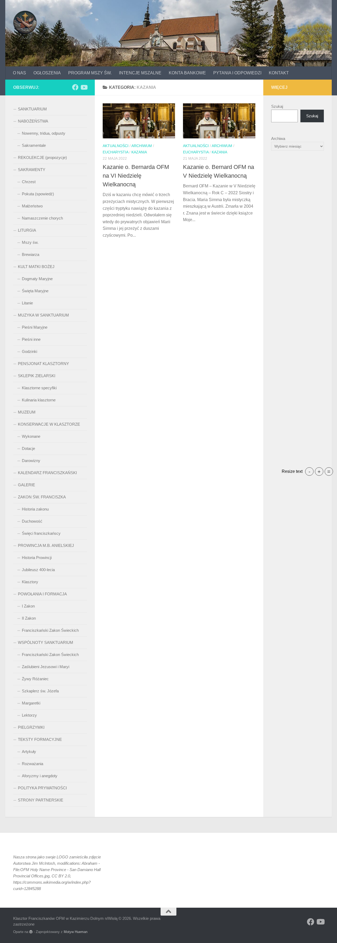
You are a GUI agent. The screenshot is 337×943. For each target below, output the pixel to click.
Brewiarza (30, 254)
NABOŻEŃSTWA (33, 121)
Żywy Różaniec (35, 679)
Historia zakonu (35, 509)
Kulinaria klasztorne (39, 400)
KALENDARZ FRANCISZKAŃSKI (47, 472)
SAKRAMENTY (31, 169)
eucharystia (115, 152)
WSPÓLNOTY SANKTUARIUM (45, 642)
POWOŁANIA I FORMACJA (42, 594)
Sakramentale (34, 145)
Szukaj (277, 106)
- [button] (309, 471)
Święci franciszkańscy (41, 533)
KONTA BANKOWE (187, 73)
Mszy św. (30, 242)
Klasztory (30, 582)
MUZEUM (27, 412)
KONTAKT (279, 73)
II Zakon (29, 618)
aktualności (115, 146)
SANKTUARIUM (32, 109)
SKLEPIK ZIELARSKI (36, 375)
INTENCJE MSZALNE (140, 73)
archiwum (141, 146)
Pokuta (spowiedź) (38, 194)
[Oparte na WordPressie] (31, 932)
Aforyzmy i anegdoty (39, 776)
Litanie (27, 303)
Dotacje (28, 448)
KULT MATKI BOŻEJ (36, 266)
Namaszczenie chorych (42, 218)
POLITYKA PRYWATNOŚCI (42, 788)
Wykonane (31, 436)
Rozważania (32, 763)
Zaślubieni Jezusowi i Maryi (45, 666)
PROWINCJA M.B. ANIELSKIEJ (46, 545)
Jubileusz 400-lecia (38, 569)
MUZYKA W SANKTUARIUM (43, 315)
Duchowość (32, 521)
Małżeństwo (32, 206)
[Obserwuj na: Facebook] (75, 87)
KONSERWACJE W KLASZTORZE (49, 424)
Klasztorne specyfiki (39, 388)
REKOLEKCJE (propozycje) (42, 157)
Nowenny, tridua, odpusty (43, 133)
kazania (139, 152)
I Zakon (28, 606)
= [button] (328, 471)
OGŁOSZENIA (47, 73)
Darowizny (31, 460)
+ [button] (319, 471)
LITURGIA (27, 230)
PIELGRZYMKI (31, 727)
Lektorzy (29, 715)
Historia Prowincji (37, 557)
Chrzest (29, 181)
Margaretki (31, 703)
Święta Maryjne (35, 291)
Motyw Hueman (75, 932)
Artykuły (29, 751)
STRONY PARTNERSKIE (40, 800)
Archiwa (278, 138)
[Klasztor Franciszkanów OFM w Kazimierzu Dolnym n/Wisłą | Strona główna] (25, 22)
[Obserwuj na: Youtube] (84, 87)
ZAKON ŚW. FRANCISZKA (42, 497)
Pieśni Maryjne (34, 327)
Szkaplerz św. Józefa (40, 691)
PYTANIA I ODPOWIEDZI (237, 73)
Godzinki (29, 351)
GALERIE (26, 485)
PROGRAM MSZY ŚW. (90, 73)
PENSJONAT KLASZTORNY (43, 363)
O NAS (19, 73)
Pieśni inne (31, 339)
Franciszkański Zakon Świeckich (50, 630)
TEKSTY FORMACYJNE (40, 739)
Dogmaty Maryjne (37, 278)
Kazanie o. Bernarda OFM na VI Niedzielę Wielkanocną (136, 176)
